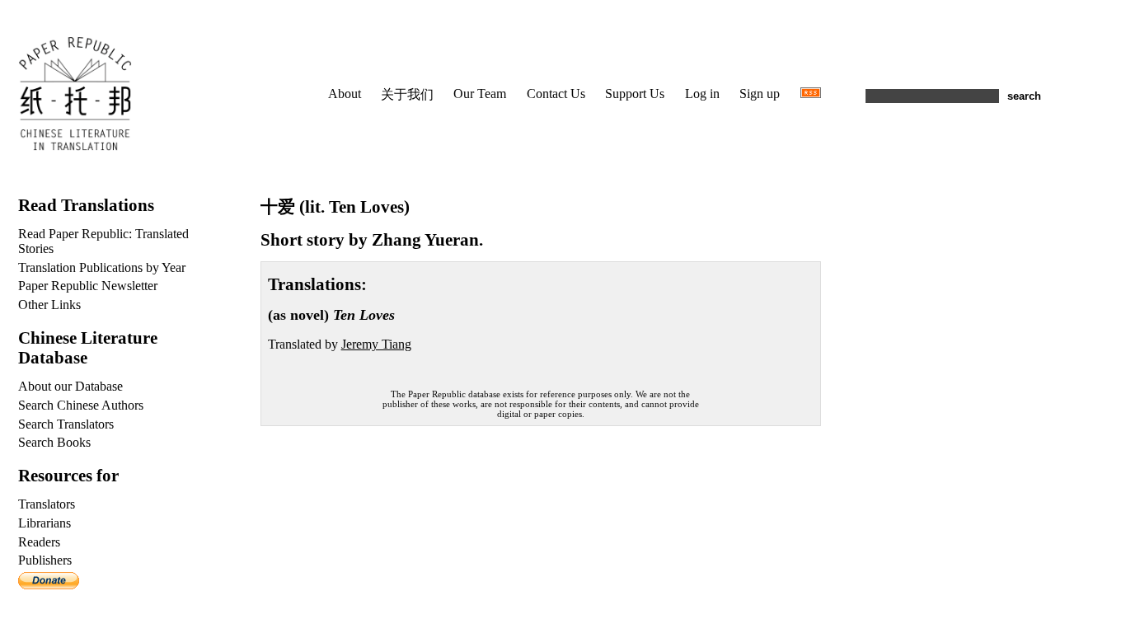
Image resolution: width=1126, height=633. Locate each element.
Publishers (45, 560)
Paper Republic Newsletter (87, 286)
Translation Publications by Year (101, 267)
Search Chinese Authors (80, 405)
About (344, 94)
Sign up (759, 94)
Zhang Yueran (425, 239)
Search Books (54, 442)
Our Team (479, 94)
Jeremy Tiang (376, 344)
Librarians (44, 523)
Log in (702, 94)
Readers (39, 542)
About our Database (70, 386)
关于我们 (407, 94)
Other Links (49, 305)
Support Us (634, 94)
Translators (46, 504)
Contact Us (556, 94)
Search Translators (66, 424)
